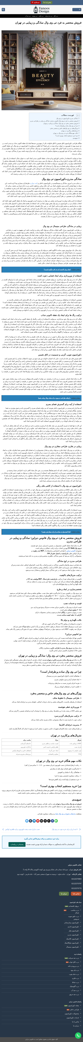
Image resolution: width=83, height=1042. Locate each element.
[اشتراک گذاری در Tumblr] (30, 821)
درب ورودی (34, 16)
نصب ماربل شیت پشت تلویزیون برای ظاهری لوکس (22, 829)
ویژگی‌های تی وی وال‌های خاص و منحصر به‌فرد (64, 128)
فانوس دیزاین (71, 551)
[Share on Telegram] (27, 821)
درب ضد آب (28, 16)
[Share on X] (49, 821)
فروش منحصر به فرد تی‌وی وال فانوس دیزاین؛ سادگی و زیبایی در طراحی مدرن (54, 121)
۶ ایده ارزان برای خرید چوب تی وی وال (65, 829)
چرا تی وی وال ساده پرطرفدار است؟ (66, 126)
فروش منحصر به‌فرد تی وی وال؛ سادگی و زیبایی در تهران (60, 123)
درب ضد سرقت (48, 16)
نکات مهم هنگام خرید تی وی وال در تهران (65, 133)
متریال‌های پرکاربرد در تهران (69, 131)
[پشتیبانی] (78, 1035)
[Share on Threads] (45, 821)
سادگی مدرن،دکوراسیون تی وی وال (67, 118)
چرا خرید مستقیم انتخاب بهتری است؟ (66, 136)
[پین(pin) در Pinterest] (37, 821)
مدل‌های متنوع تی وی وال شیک (65, 814)
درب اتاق (56, 16)
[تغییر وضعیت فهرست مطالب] (77, 115)
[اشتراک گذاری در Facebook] (52, 821)
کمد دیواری (33, 183)
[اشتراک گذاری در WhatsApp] (56, 821)
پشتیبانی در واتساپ (17, 844)
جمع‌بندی (75, 138)
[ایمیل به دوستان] (41, 821)
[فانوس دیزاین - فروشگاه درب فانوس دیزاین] (41, 9)
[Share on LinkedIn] (34, 821)
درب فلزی (41, 16)
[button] (76, 9)
